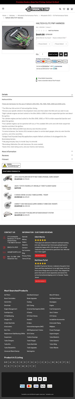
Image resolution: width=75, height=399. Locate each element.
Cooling (29, 302)
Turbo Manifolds (32, 344)
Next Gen (7, 330)
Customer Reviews (44, 232)
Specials (24, 237)
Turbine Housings (32, 337)
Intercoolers (8, 326)
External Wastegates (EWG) (35, 309)
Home (4, 15)
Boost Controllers (9, 298)
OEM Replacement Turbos (35, 330)
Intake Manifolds (9, 323)
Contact (25, 248)
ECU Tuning (30, 305)
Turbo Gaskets (54, 341)
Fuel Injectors (8, 312)
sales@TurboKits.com (14, 252)
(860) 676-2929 (12, 247)
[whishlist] (64, 9)
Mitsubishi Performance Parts (28, 15)
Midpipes (52, 326)
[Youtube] (40, 379)
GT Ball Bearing (9, 316)
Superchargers (54, 333)
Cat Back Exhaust (55, 298)
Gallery (24, 242)
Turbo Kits (7, 344)
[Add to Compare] (66, 54)
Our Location (26, 250)
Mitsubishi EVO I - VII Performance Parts (54, 15)
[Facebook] (30, 379)
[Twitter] (35, 379)
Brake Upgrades (32, 298)
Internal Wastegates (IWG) (35, 326)
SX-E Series (30, 333)
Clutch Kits (7, 302)
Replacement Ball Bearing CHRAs (14, 333)
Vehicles (12, 15)
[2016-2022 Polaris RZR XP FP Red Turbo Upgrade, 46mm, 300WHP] (8, 178)
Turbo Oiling (53, 344)
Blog (23, 253)
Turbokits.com (50, 394)
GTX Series (53, 316)
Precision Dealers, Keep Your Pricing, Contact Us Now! (37, 2)
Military (24, 239)
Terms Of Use (26, 259)
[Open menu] (3, 8)
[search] (60, 9)
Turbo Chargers (9, 341)
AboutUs (25, 245)
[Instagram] (45, 379)
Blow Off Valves (54, 295)
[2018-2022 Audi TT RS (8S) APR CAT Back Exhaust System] (8, 214)
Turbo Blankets (54, 337)
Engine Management (10, 309)
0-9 (5, 362)
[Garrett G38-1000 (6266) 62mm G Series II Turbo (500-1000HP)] (8, 205)
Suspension (8, 337)
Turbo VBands (54, 348)
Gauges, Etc (8, 319)
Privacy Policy (26, 256)
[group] (42, 30)
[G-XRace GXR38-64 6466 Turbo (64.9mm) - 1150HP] (8, 196)
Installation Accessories (57, 319)
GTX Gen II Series (32, 316)
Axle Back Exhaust (33, 295)
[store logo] (37, 9)
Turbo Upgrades (32, 348)
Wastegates (31, 351)
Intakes (29, 323)
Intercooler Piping (55, 323)
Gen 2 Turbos (54, 312)
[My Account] (68, 9)
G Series (29, 312)
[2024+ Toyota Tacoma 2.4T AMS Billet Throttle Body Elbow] (8, 187)
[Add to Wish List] (61, 54)
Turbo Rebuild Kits (10, 348)
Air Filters (7, 295)
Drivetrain (7, 305)
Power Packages (55, 330)
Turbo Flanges (31, 341)
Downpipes (53, 302)
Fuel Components (55, 309)
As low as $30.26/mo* (43, 68)
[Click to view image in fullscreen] (18, 38)
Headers (29, 319)
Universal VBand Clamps (11, 351)
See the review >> (40, 255)
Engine (52, 305)
